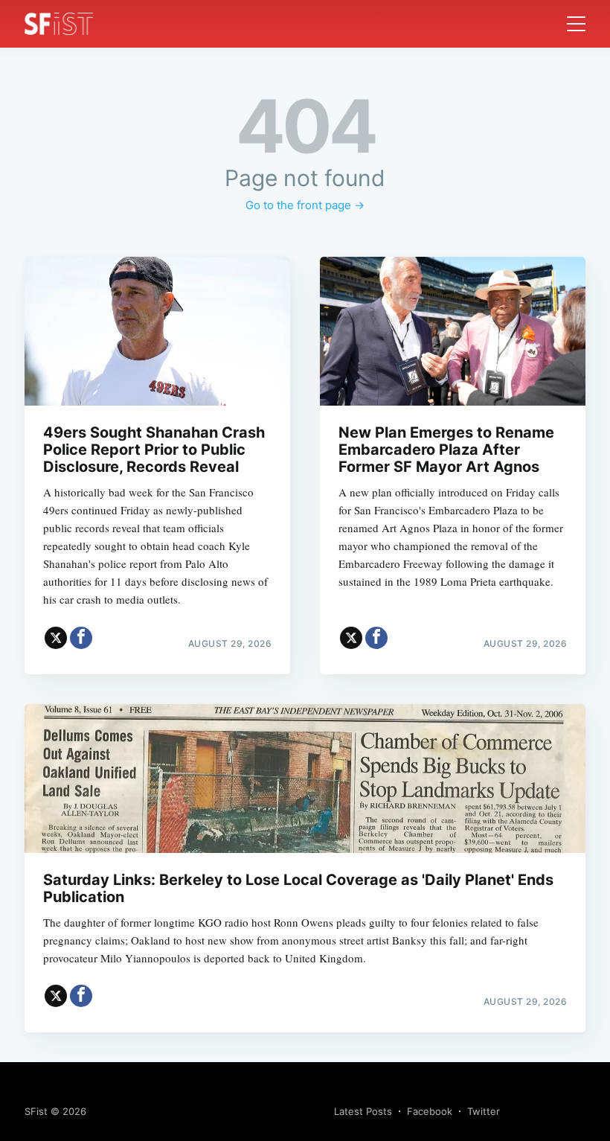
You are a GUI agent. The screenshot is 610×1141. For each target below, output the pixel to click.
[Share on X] (55, 638)
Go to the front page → (305, 205)
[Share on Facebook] (81, 638)
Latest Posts (363, 1111)
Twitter (483, 1111)
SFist (36, 1111)
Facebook (429, 1111)
